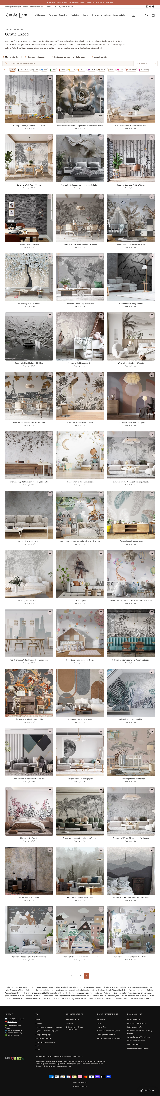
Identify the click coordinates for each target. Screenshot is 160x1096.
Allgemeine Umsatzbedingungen (47, 1031)
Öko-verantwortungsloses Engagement (49, 1027)
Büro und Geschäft (133, 1019)
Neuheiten (75, 15)
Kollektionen (17, 29)
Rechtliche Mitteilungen (44, 1038)
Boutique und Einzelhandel (136, 1023)
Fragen (99, 1023)
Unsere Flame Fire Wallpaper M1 (138, 1048)
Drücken (38, 1050)
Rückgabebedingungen (43, 1035)
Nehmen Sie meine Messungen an (108, 1031)
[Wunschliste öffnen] (147, 15)
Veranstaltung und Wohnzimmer (138, 1037)
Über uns (39, 1023)
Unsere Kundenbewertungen (33, 6)
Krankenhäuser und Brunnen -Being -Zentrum (140, 1032)
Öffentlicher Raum (133, 1044)
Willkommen (40, 15)
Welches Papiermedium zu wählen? (109, 1038)
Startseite (8, 29)
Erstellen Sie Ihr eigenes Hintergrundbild (108, 15)
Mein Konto (101, 1019)
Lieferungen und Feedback (106, 1035)
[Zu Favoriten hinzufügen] (50, 77)
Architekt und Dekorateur (136, 1041)
